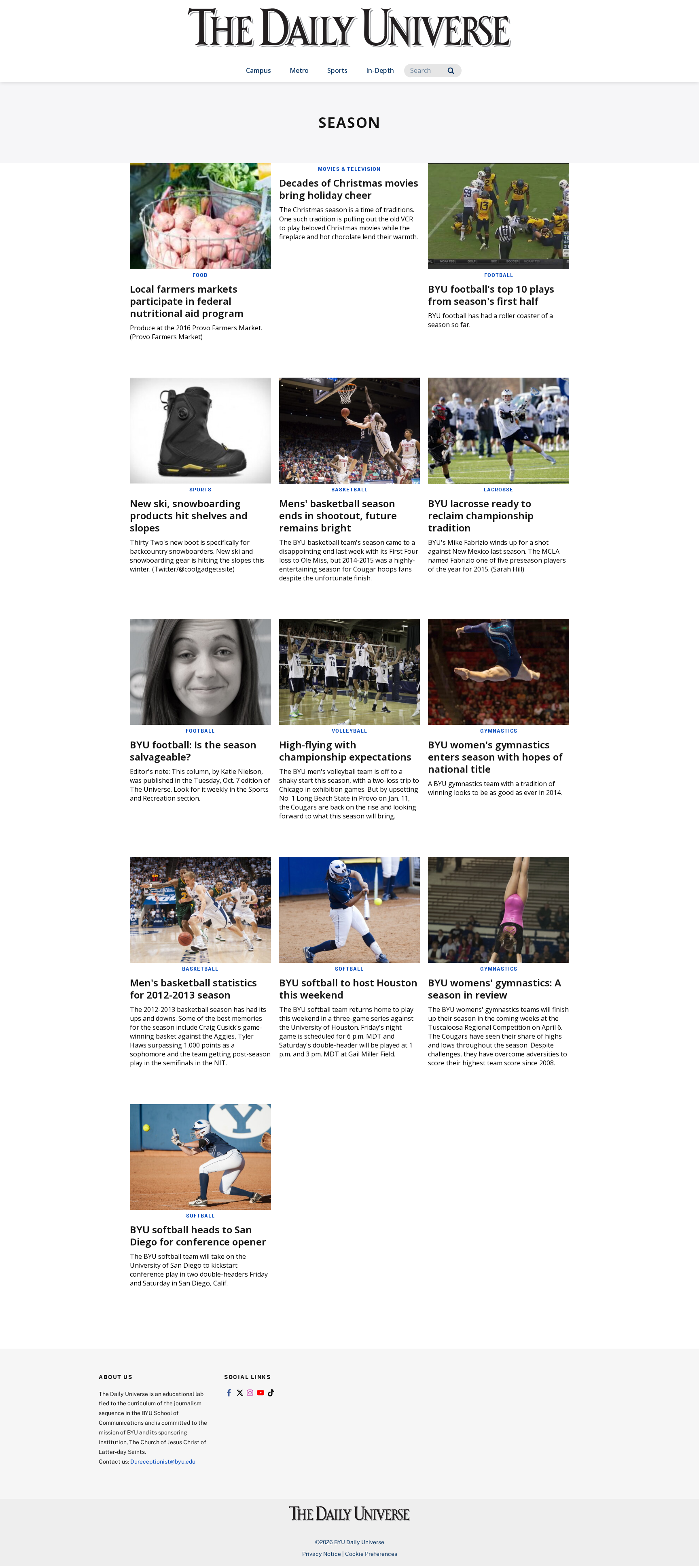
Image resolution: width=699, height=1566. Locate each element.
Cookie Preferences (371, 1553)
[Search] (451, 71)
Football (498, 275)
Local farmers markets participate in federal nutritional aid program (187, 301)
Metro (299, 70)
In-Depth (380, 70)
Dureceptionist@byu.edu (162, 1461)
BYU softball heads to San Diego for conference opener (198, 1235)
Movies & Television (349, 169)
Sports (337, 70)
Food (200, 275)
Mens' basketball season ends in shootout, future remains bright (338, 515)
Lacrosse (498, 489)
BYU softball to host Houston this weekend (348, 988)
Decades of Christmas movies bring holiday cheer (348, 189)
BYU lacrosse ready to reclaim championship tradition (481, 515)
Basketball (349, 489)
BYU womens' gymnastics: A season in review (494, 988)
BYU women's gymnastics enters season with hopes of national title (495, 757)
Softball (349, 968)
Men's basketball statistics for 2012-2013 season (193, 988)
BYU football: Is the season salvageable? (193, 750)
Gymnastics (498, 730)
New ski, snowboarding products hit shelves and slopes (189, 515)
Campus (258, 70)
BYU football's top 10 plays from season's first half (491, 295)
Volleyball (349, 730)
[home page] (349, 36)
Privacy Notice (321, 1553)
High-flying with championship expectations (345, 750)
